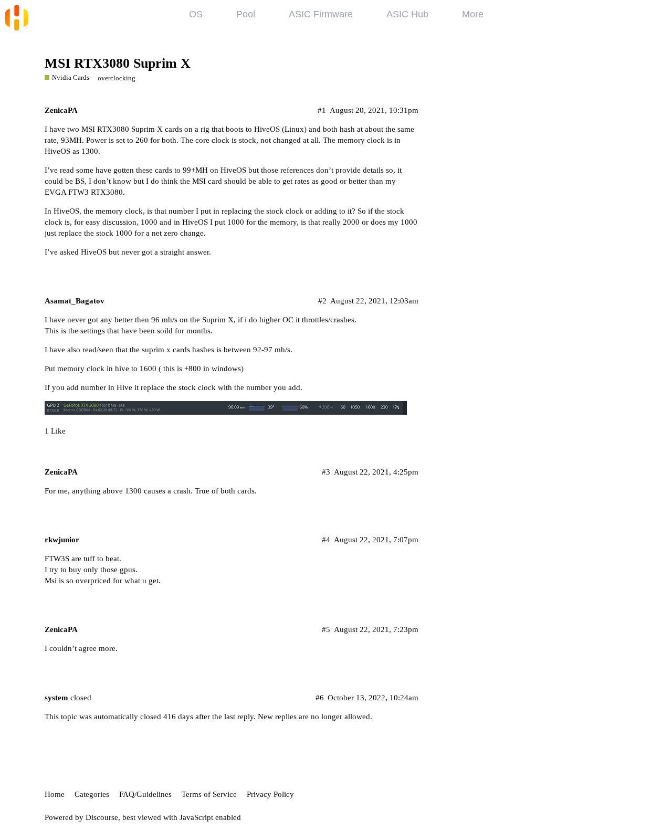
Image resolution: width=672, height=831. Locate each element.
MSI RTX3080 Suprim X (118, 63)
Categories (92, 794)
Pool (245, 14)
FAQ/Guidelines (145, 794)
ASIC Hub (407, 14)
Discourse (102, 817)
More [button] (473, 14)
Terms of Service (209, 794)
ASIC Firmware (321, 14)
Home (55, 794)
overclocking (116, 78)
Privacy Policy (270, 794)
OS (196, 14)
